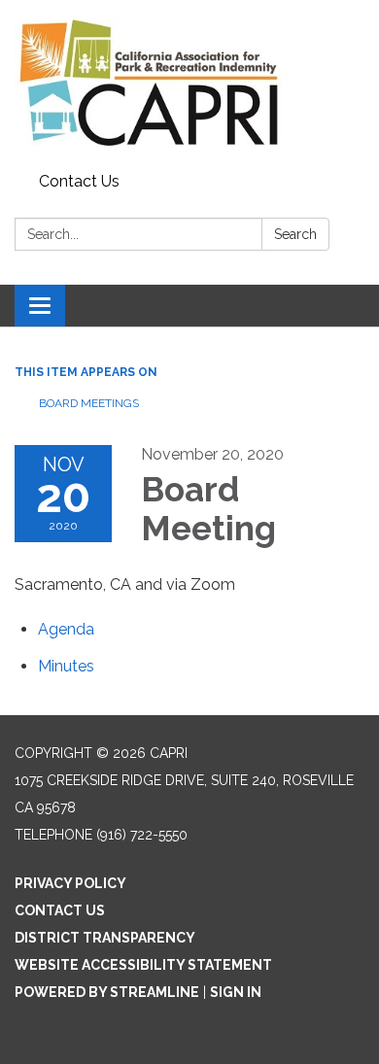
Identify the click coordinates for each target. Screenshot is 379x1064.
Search (295, 234)
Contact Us (79, 181)
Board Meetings (89, 403)
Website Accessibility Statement (143, 965)
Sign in (235, 992)
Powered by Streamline (107, 992)
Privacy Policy (70, 883)
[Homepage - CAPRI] (189, 82)
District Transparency (105, 937)
